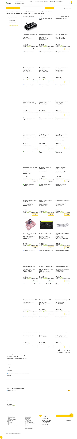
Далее (68, 350)
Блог (61, 1)
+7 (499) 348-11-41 (67, 8)
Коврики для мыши (12, 20)
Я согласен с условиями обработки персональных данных (18, 373)
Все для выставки (28, 421)
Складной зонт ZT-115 (11, 400)
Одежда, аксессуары (29, 424)
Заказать (34, 48)
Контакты (31, 4)
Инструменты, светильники (30, 423)
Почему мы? (57, 1)
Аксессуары (27, 419)
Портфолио (31, 1)
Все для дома (27, 418)
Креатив (52, 1)
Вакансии (10, 422)
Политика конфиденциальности (14, 424)
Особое (26, 425)
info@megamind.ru (45, 424)
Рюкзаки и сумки (28, 420)
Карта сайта (68, 420)
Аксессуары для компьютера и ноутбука (13, 18)
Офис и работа (28, 417)
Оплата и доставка (11, 417)
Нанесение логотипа (39, 1)
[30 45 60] (69, 16)
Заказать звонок (50, 7)
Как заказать (46, 1)
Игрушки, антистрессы (29, 422)
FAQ (9, 418)
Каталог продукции (13, 7)
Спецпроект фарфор (29, 428)
